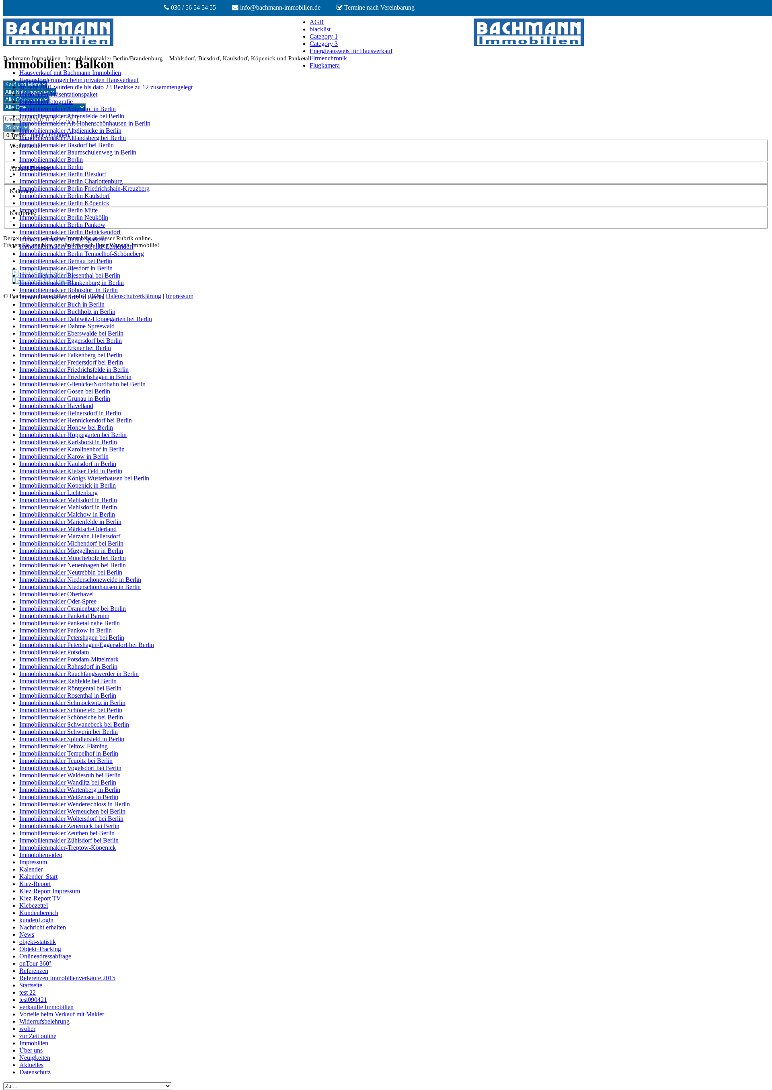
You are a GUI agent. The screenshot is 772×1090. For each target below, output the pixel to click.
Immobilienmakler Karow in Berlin (64, 456)
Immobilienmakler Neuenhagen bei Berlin (72, 565)
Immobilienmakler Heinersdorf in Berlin (70, 413)
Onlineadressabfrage (45, 956)
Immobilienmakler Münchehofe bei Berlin (72, 557)
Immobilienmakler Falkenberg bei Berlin (70, 355)
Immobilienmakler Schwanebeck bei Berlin (74, 724)
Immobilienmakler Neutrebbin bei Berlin (70, 572)
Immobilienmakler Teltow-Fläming (63, 746)
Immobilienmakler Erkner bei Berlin (65, 347)
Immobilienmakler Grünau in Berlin (64, 398)
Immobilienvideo (40, 854)
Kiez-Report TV (40, 898)
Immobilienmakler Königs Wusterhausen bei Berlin (84, 478)
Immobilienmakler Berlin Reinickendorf (70, 232)
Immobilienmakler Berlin (51, 159)
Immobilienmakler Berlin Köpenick (64, 203)
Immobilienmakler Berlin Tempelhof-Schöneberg (81, 253)
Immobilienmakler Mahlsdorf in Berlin (68, 500)
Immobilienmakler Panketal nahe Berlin (69, 623)
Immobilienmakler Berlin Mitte (58, 210)
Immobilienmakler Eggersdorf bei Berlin (70, 340)
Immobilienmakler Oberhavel (56, 594)
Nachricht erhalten (42, 927)
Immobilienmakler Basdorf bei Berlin (66, 145)
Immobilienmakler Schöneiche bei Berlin (71, 717)
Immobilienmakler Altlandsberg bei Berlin (72, 137)
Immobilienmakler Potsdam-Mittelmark (69, 659)
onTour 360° (35, 963)
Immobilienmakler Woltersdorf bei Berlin (71, 818)
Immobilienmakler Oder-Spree (57, 601)
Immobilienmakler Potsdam (54, 652)
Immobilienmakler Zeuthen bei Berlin (67, 833)
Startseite (30, 985)
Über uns (31, 1050)
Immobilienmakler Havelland (56, 405)
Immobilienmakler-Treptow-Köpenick (67, 847)
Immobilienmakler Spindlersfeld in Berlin (71, 739)
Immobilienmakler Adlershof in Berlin (67, 108)
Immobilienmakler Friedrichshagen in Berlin (75, 376)
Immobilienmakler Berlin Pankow (62, 224)
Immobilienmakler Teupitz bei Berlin (66, 760)
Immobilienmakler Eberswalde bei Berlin (71, 333)
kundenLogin (36, 920)
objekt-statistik (37, 941)
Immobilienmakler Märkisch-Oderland (68, 528)
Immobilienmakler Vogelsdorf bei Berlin (70, 767)
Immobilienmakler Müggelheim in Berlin (71, 550)
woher (27, 1028)
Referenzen (33, 970)
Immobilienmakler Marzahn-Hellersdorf (69, 536)
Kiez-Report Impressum (49, 891)
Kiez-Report (35, 883)
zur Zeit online (37, 1035)
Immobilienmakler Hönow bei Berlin (66, 427)
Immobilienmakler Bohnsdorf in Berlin (68, 289)
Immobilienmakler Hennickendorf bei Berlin (75, 420)
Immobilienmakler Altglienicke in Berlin (70, 130)
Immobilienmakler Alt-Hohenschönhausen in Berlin (84, 123)
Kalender (31, 869)
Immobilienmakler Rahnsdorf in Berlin (68, 666)
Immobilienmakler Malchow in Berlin (67, 514)
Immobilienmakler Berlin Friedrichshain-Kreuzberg (84, 188)
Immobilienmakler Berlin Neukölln (63, 217)
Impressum (33, 862)
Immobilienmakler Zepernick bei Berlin (69, 825)
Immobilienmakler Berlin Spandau (63, 239)
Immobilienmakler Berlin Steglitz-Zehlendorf (76, 246)
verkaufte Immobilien (46, 1006)
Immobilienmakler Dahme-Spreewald (67, 326)
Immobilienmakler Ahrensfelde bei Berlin (71, 116)
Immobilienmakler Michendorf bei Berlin (71, 543)
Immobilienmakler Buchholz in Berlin (67, 311)
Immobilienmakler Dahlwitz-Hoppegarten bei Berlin (85, 318)
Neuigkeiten (34, 1057)
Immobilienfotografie (46, 101)
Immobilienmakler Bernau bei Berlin (65, 261)
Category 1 (324, 36)
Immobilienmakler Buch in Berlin (62, 304)
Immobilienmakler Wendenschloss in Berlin (74, 804)
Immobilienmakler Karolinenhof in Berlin (72, 449)
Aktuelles (31, 1064)
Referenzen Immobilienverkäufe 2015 (67, 978)
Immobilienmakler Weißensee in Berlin (68, 796)
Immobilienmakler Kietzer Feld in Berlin (70, 471)
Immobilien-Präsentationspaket (58, 94)
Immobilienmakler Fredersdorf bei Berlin (71, 362)
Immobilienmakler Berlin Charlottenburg (71, 181)
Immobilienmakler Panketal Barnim (64, 615)
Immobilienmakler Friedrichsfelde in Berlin (74, 369)
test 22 (27, 992)
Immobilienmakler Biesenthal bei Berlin (69, 275)
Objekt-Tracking (40, 949)
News (26, 934)
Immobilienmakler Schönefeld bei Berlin (70, 710)
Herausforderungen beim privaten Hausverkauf (79, 79)
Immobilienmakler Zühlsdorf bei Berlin (69, 840)
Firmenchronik (328, 58)
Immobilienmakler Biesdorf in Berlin (66, 268)
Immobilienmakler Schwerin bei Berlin (68, 731)
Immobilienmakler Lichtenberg (58, 492)
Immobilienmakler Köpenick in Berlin (67, 485)
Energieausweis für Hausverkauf (351, 50)
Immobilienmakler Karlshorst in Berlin (68, 442)
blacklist (320, 29)
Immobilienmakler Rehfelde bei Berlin (68, 681)
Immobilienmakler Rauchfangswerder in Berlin (79, 673)
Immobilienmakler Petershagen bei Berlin (71, 637)
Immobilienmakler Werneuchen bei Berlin (72, 811)
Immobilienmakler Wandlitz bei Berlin (67, 782)
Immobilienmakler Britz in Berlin (61, 297)
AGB (317, 22)
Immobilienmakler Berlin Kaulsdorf (64, 195)
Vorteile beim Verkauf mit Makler (61, 1014)
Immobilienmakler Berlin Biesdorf (62, 174)
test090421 (33, 999)
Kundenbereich (38, 912)
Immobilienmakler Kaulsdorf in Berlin (67, 463)
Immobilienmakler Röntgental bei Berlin (70, 688)
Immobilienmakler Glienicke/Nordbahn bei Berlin (82, 384)
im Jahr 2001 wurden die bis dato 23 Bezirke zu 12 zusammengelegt (106, 87)
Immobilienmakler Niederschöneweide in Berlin (80, 579)
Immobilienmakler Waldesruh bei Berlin (70, 775)
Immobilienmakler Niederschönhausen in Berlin (80, 586)
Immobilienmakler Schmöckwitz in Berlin (72, 702)
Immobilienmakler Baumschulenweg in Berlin (77, 152)
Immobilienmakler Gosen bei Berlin (64, 391)
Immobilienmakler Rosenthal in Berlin (67, 695)
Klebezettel (33, 905)
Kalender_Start (38, 876)
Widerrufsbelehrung (44, 1021)
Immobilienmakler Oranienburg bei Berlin (72, 608)
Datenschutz (35, 1072)
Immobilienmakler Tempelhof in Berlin (68, 753)
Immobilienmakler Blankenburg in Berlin (71, 282)
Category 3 (324, 43)
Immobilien (33, 1043)
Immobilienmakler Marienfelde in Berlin (70, 521)
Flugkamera (325, 65)
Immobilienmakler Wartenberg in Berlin (69, 789)
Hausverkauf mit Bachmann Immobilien (70, 72)
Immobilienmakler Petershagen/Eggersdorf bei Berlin (86, 644)
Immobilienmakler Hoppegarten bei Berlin (73, 434)
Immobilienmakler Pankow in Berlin (65, 630)
